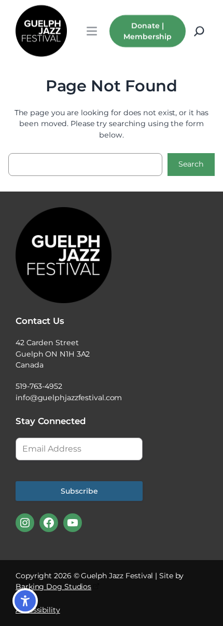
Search (191, 164)
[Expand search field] (199, 31)
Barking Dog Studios (53, 586)
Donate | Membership (147, 31)
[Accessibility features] (25, 601)
